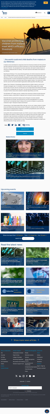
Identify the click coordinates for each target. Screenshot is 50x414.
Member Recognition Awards (29, 360)
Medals (26, 352)
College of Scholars (17, 357)
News (5, 17)
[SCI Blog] (30, 376)
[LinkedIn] (20, 376)
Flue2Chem (3, 359)
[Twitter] (16, 376)
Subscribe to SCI (25, 129)
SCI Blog (3, 357)
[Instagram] (24, 376)
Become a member (41, 368)
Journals (3, 355)
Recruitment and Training (19, 361)
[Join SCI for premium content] (29, 291)
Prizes (26, 371)
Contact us (39, 359)
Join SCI (25, 133)
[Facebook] (26, 376)
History (38, 355)
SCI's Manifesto (4, 361)
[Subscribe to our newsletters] (4, 291)
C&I (1, 352)
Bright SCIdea (16, 355)
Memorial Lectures (29, 355)
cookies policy (4, 7)
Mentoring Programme (18, 359)
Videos (2, 363)
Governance (40, 357)
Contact (28, 381)
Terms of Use (12, 399)
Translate (29, 391)
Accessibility (4, 399)
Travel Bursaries (28, 369)
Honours (27, 357)
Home (2, 17)
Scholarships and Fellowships (29, 364)
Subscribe (22, 381)
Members (39, 12)
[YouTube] (34, 376)
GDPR (26, 399)
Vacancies (39, 361)
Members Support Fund (18, 363)
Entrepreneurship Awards (31, 366)
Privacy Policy (20, 399)
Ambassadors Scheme (18, 352)
